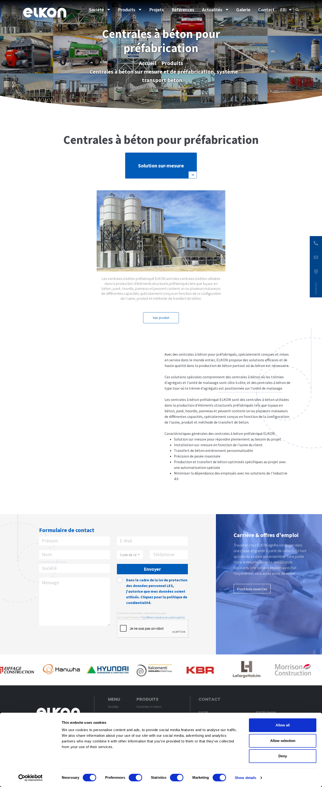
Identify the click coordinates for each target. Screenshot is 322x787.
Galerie (243, 9)
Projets (156, 9)
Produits (126, 9)
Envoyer (152, 569)
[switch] (135, 777)
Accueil (147, 63)
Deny (282, 756)
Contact (266, 9)
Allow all (283, 725)
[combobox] (130, 554)
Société (96, 9)
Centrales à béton (149, 707)
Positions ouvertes (252, 589)
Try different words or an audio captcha (163, 617)
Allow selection (282, 741)
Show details (245, 778)
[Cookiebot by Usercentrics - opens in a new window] (30, 777)
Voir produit (161, 318)
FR (282, 9)
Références (183, 9)
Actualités (212, 9)
